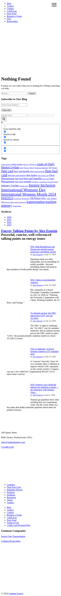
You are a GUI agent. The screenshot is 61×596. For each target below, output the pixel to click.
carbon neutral (6, 164)
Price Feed (11, 13)
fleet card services (37, 171)
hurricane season (52, 182)
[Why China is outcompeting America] (14, 300)
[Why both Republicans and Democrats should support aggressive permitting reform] (14, 266)
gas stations (43, 182)
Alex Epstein (38, 254)
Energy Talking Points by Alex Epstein (29, 231)
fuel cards (45, 179)
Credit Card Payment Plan (18, 525)
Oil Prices (35, 198)
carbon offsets (16, 164)
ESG (9, 19)
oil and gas (17, 198)
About (9, 500)
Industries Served (14, 490)
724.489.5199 (7, 447)
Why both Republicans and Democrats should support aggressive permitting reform (43, 249)
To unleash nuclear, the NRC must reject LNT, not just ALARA (43, 315)
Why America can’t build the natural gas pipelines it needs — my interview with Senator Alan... (44, 388)
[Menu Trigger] (54, 5)
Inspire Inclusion (42, 185)
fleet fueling (31, 175)
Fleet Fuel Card (14, 487)
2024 (9, 222)
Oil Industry (26, 198)
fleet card (7, 171)
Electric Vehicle (29, 168)
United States (17, 206)
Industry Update (10, 185)
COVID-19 (32, 164)
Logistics (11, 484)
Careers (10, 6)
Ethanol (54, 168)
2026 (9, 217)
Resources (11, 497)
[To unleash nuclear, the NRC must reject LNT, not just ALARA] (14, 333)
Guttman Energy (16, 593)
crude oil (42, 164)
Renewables (12, 21)
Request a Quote (14, 16)
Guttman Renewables (10, 541)
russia (49, 198)
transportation (36, 201)
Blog (9, 3)
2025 (9, 220)
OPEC (43, 198)
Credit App (12, 11)
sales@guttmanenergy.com (13, 442)
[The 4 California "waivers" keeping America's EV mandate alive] (14, 369)
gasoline (27, 181)
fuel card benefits (32, 178)
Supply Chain (9, 202)
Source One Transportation (13, 536)
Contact (10, 8)
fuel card (19, 178)
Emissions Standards (41, 168)
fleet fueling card (43, 175)
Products (11, 492)
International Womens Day (23, 189)
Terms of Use (13, 523)
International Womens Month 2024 (28, 194)
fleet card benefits (22, 171)
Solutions (11, 495)
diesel (21, 168)
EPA (50, 168)
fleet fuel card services (17, 175)
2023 (9, 225)
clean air (26, 164)
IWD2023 (7, 198)
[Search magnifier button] (4, 119)
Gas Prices (35, 182)
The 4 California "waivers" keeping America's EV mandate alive (44, 351)
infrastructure (23, 186)
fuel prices (19, 182)
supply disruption (20, 202)
